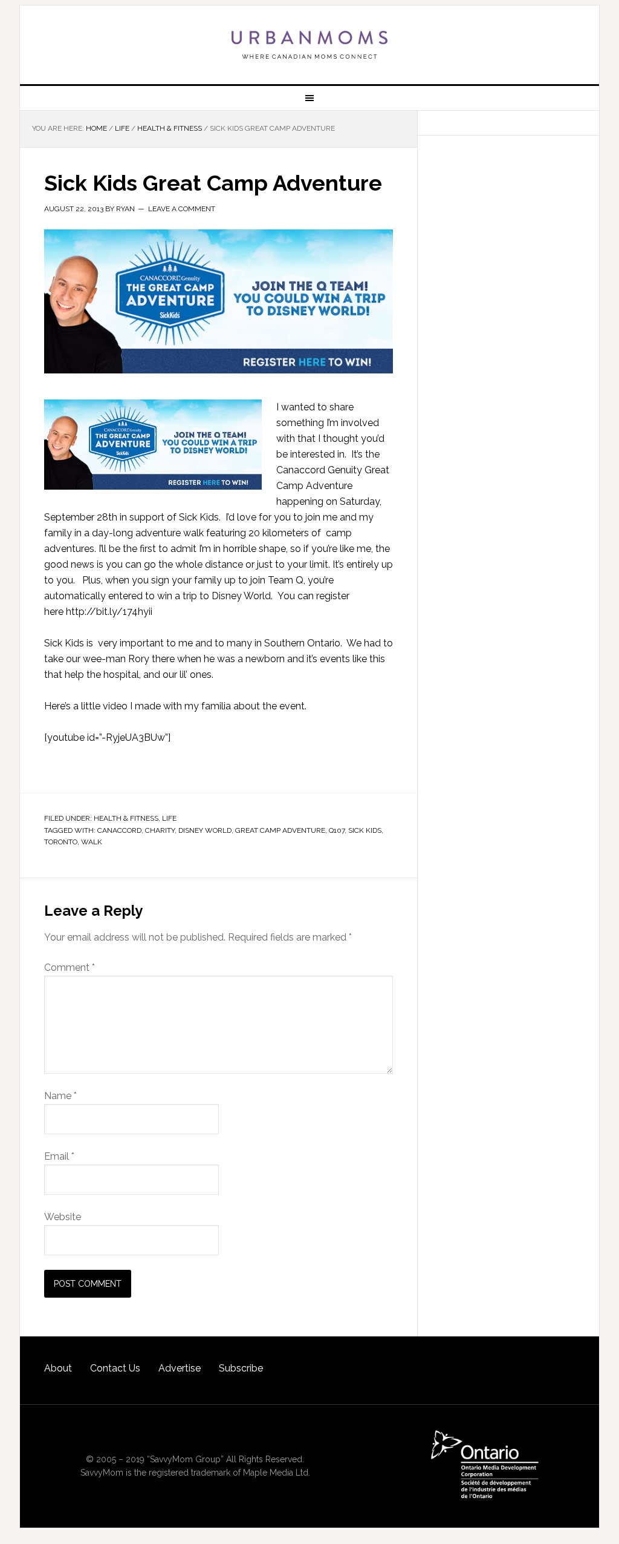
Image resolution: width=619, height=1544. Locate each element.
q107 (337, 830)
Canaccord (119, 830)
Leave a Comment (181, 209)
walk (91, 842)
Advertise (179, 1368)
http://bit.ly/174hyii (109, 611)
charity (160, 830)
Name (60, 1096)
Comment (69, 967)
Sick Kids (364, 830)
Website (62, 1217)
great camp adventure (280, 830)
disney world (205, 830)
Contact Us (115, 1368)
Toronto (60, 842)
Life (169, 818)
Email (59, 1156)
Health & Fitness (126, 818)
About (58, 1368)
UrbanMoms (309, 45)
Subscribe (241, 1368)
